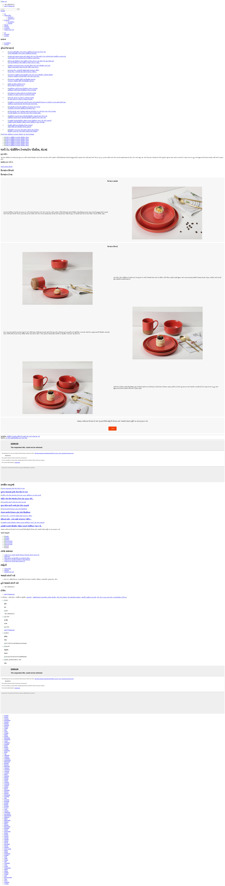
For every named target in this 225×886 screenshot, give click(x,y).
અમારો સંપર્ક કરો (9, 29)
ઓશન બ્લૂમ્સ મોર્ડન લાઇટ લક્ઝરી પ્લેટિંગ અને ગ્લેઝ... (23, 67)
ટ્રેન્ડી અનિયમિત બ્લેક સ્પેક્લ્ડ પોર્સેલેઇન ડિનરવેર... (22, 53)
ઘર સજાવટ (11, 22)
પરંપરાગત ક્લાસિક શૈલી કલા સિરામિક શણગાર (21, 81)
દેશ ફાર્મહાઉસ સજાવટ (74, 597)
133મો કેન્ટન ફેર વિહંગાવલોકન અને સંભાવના (17, 559)
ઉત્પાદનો (6, 20)
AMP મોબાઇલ (37, 597)
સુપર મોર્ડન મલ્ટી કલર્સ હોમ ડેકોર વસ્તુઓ (15, 505)
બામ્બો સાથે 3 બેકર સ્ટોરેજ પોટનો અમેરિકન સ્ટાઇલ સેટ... (24, 58)
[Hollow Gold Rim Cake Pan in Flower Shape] (13, 488)
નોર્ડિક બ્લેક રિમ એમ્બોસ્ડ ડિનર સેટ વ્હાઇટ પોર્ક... (17, 499)
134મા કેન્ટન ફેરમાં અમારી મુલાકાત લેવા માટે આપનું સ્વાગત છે (21, 555)
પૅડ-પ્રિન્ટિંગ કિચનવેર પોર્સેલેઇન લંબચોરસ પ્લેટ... (22, 108)
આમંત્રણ (7, 556)
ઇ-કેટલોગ (7, 28)
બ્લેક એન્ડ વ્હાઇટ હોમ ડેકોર (104, 597)
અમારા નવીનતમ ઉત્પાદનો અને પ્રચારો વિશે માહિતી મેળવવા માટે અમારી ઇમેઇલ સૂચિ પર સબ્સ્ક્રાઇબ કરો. (30, 529)
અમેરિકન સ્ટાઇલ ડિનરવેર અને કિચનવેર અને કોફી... (23, 104)
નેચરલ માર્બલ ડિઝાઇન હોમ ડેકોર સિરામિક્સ (15, 512)
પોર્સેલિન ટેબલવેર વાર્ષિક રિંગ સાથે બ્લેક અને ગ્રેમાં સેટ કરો (23, 436)
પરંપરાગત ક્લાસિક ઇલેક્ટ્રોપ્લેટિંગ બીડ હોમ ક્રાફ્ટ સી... (24, 76)
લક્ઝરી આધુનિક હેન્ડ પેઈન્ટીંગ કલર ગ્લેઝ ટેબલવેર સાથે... (24, 113)
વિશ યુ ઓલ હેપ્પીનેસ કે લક (16, 85)
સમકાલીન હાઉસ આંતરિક (48, 597)
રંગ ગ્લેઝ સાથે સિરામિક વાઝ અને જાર (16, 438)
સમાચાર (6, 26)
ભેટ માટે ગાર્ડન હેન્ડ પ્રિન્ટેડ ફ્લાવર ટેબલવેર (20, 99)
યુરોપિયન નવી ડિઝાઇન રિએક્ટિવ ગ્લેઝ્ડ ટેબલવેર (22, 90)
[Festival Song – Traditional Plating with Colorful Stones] (16, 516)
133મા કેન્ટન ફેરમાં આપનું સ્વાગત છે (14, 561)
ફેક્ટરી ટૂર (10, 17)
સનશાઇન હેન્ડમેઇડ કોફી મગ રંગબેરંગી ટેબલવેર (21, 94)
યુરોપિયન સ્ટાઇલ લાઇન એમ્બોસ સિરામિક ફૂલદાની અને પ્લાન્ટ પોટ (27, 117)
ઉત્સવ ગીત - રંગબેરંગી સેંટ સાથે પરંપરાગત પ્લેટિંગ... (22, 72)
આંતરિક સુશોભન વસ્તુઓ (88, 597)
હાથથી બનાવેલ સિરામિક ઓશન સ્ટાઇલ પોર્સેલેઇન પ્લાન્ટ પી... (21, 526)
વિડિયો (6, 25)
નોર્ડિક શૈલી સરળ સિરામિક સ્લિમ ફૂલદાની (19, 127)
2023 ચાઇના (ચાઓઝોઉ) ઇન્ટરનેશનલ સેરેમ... (17, 558)
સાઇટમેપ (29, 597)
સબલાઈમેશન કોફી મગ (119, 597)
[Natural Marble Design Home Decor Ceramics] (14, 509)
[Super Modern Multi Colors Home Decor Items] (13, 502)
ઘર (5, 14)
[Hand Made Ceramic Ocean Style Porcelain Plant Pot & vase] (22, 522)
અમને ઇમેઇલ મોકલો (6, 166)
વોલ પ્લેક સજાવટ (62, 597)
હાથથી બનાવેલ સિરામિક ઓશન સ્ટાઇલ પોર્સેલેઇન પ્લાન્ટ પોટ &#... (26, 122)
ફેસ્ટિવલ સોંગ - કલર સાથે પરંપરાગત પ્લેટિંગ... (16, 519)
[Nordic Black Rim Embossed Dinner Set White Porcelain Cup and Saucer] (21, 495)
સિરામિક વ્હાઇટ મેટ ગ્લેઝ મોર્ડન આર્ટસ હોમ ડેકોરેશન (22, 131)
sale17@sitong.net (9, 594)
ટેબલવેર (10, 23)
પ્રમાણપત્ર (11, 18)
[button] (112, 429)
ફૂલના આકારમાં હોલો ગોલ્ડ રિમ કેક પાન (14, 492)
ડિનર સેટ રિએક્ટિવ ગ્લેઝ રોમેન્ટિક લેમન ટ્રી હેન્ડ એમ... (24, 62)
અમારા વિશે (7, 15)
